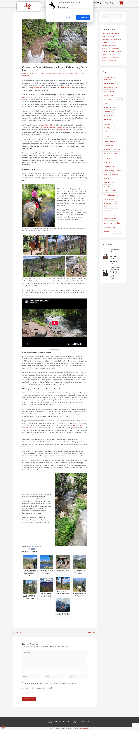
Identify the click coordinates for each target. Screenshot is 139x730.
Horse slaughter (109, 166)
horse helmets (117, 149)
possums (106, 186)
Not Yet (68, 17)
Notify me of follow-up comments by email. (38, 688)
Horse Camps (108, 145)
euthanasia (107, 124)
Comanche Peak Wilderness (46, 125)
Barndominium (109, 91)
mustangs (115, 174)
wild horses (117, 232)
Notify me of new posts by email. (35, 693)
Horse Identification (111, 154)
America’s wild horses (64, 88)
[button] (98, 2)
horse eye (107, 149)
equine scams (108, 111)
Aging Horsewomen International (109, 78)
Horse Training (109, 171)
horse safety (109, 158)
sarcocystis (107, 203)
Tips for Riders (113, 207)
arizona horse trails (110, 87)
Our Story (97, 3)
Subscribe (83, 17)
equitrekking (108, 120)
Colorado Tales (50, 73)
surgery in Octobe (60, 97)
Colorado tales (108, 95)
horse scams (107, 162)
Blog (106, 3)
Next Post (92, 632)
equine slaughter (36, 88)
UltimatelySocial (83, 728)
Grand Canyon (108, 128)
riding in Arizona (110, 190)
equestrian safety (110, 107)
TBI (104, 207)
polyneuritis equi (109, 182)
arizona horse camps (110, 83)
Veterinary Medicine (112, 223)
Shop (111, 3)
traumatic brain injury (110, 215)
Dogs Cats (117, 99)
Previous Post (18, 632)
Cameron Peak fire (62, 130)
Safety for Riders (109, 199)
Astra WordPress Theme (84, 722)
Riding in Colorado (111, 195)
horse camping (109, 141)
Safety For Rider (73, 73)
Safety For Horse (61, 73)
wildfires (107, 232)
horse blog (108, 136)
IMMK (119, 170)
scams (116, 203)
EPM (105, 103)
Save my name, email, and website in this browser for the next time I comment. (51, 683)
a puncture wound (28, 97)
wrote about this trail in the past (51, 127)
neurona (106, 178)
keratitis (106, 174)
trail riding (107, 211)
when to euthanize (109, 227)
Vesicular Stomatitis (110, 218)
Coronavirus (107, 99)
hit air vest (107, 132)
